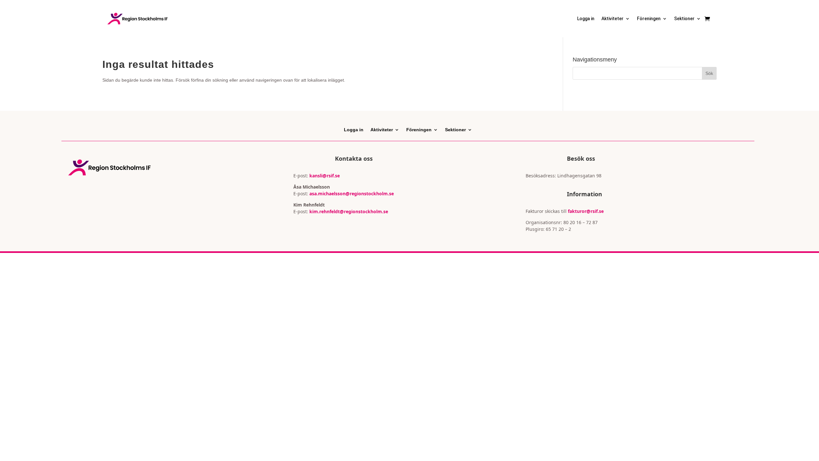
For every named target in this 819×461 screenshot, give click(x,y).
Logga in (585, 18)
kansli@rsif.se (324, 176)
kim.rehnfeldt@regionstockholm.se (348, 211)
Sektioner (684, 18)
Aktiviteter (612, 18)
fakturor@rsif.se (586, 211)
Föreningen (649, 18)
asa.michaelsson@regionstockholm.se (351, 193)
